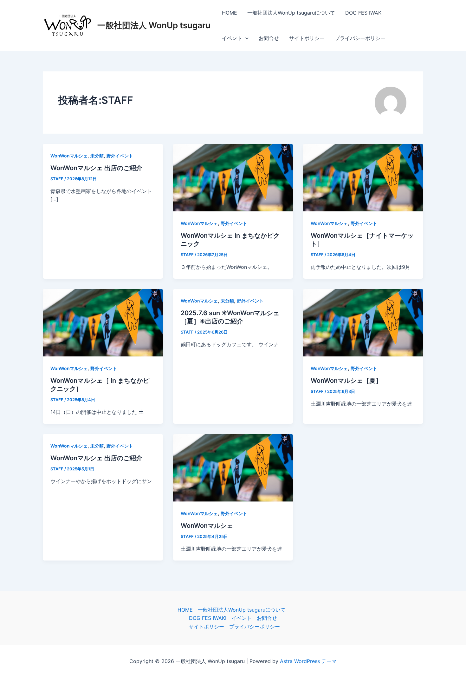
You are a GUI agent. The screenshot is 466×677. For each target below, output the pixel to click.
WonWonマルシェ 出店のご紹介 (96, 168)
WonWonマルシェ (68, 155)
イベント (232, 38)
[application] (245, 38)
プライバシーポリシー (360, 38)
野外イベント (120, 155)
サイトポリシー (307, 38)
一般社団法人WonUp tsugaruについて (291, 13)
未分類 (97, 155)
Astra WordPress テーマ (308, 661)
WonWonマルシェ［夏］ (346, 380)
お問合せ (269, 38)
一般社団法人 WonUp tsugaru (153, 25)
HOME (229, 13)
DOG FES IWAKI (364, 13)
